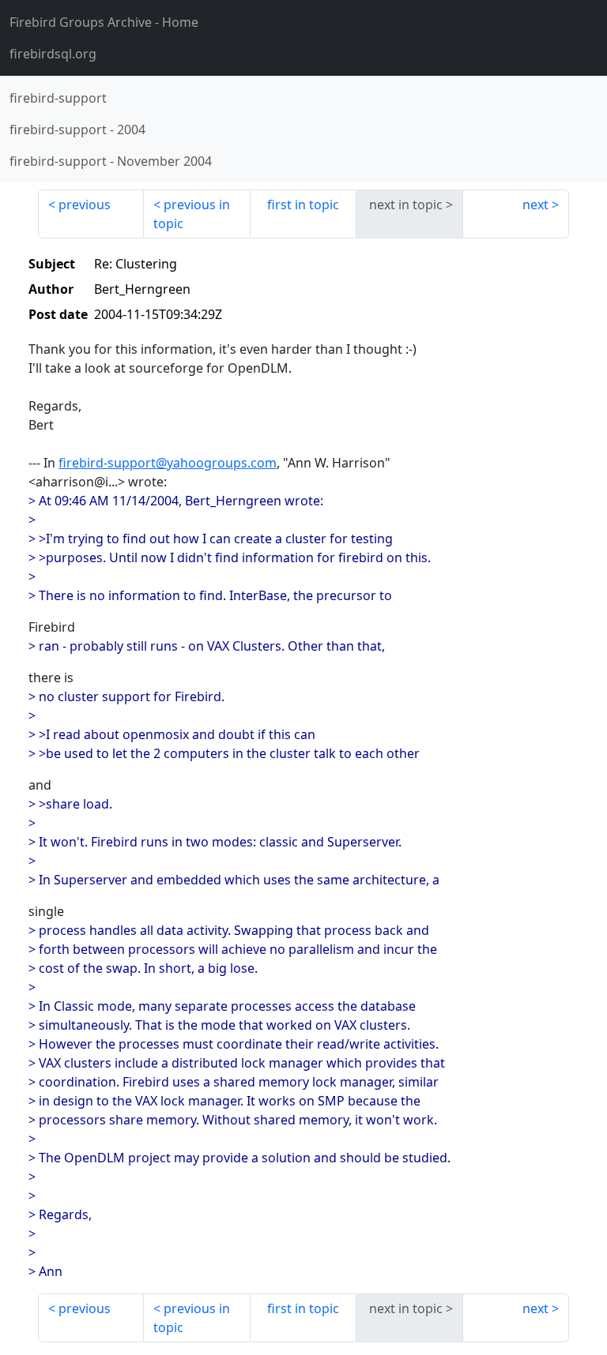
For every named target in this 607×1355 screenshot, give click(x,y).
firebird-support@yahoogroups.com (167, 462)
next (535, 204)
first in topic (303, 204)
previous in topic (191, 214)
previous (84, 204)
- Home (103, 22)
